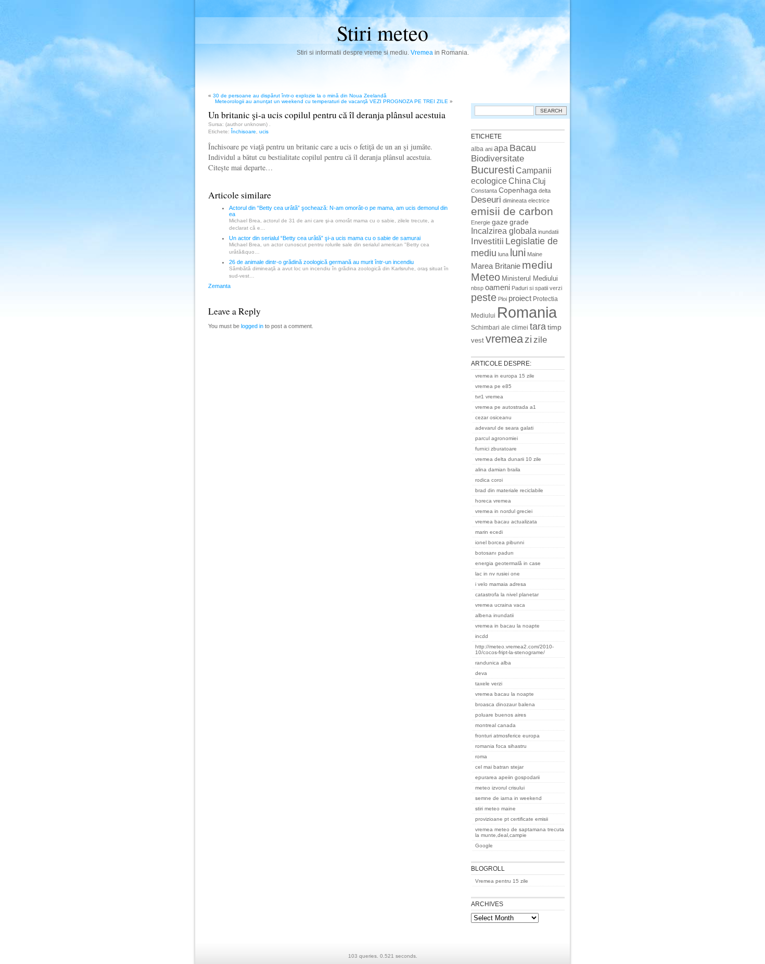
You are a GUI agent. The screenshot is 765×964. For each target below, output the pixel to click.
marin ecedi (489, 532)
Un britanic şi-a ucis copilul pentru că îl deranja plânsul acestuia (326, 114)
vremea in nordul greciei (503, 511)
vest (477, 340)
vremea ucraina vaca (500, 605)
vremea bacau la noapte (504, 694)
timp (554, 327)
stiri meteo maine (495, 808)
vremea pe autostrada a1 (505, 407)
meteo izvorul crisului (500, 788)
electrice (539, 200)
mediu (537, 265)
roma (481, 756)
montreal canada (495, 725)
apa (501, 148)
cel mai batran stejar (499, 767)
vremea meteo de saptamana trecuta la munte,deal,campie (519, 832)
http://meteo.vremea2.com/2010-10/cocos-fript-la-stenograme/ (514, 649)
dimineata (515, 200)
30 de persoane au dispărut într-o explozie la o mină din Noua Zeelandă (300, 95)
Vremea (422, 52)
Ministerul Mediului (530, 278)
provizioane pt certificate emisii (511, 819)
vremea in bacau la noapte (507, 626)
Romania (527, 312)
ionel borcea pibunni (499, 542)
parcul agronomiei (496, 438)
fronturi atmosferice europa (507, 735)
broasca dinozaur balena (505, 704)
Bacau (522, 148)
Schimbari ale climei (499, 327)
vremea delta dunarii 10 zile (508, 459)
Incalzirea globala (504, 230)
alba (477, 149)
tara (538, 326)
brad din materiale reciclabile (509, 490)
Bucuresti (492, 170)
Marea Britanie (495, 265)
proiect (519, 298)
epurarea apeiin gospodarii (507, 777)
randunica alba (493, 663)
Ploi (502, 299)
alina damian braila (497, 469)
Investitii (487, 241)
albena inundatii (494, 615)
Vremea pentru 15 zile (501, 881)
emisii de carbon (512, 211)
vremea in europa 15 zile (504, 376)
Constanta (484, 190)
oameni (497, 287)
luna (503, 254)
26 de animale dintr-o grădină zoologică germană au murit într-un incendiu (321, 262)
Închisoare (243, 131)
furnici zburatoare (496, 449)
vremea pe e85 (493, 386)
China (519, 180)
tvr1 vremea (489, 396)
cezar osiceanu (493, 417)
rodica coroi (489, 480)
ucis (264, 131)
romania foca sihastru (501, 746)
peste (483, 297)
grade (519, 222)
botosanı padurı (494, 553)
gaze (500, 222)
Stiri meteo (382, 32)
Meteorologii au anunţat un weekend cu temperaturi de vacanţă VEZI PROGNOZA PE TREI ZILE (331, 101)
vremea (504, 338)
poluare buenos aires (500, 715)
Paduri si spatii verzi (537, 288)
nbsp (477, 288)
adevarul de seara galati (504, 428)
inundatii (548, 232)
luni (518, 252)
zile (540, 339)
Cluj (538, 181)
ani (488, 149)
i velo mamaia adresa (500, 584)
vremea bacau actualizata (506, 521)
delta (545, 190)
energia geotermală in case (508, 563)
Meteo (485, 277)
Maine (534, 254)
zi (528, 339)
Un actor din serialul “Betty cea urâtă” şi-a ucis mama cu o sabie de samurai (324, 238)
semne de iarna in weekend (508, 798)
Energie (480, 222)
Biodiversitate (497, 159)
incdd (481, 636)
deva (481, 673)
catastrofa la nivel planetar (507, 594)
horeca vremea (493, 501)
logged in (252, 326)
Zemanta (219, 286)
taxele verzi (488, 683)
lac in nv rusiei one (497, 574)
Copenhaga (518, 190)
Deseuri (486, 199)
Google (484, 845)
